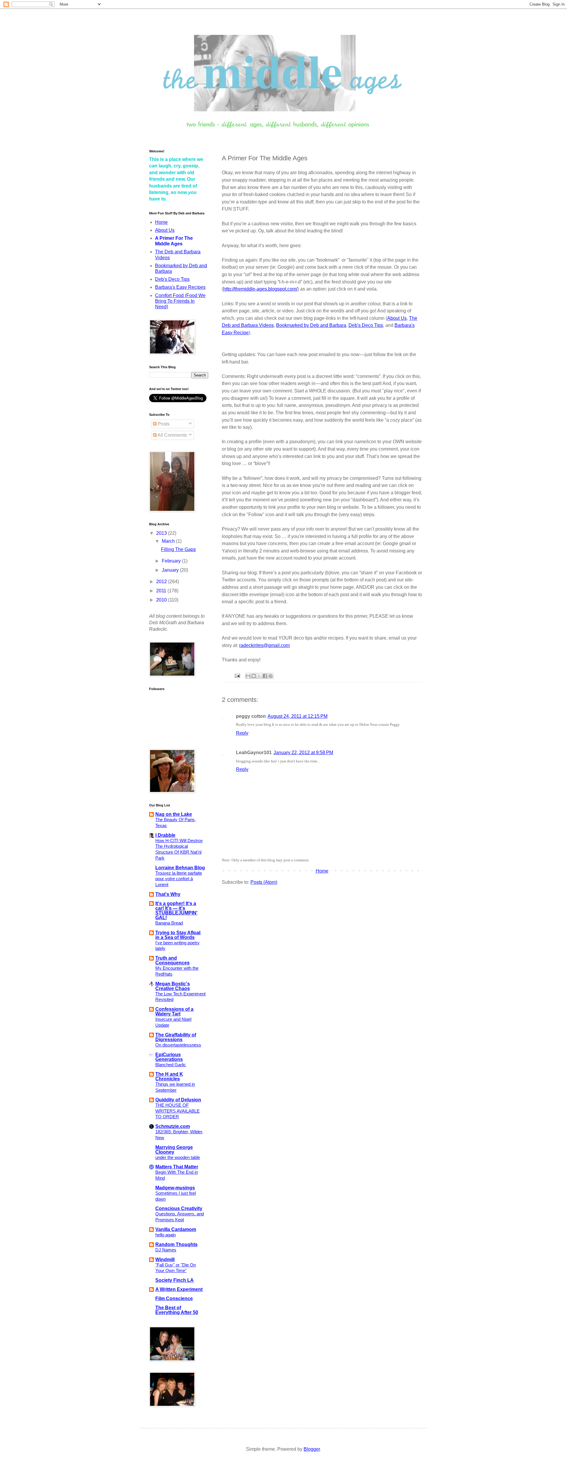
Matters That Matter (176, 1166)
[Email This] (248, 676)
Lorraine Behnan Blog (180, 867)
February (172, 560)
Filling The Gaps (178, 549)
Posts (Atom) (263, 882)
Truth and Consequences (172, 960)
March (169, 541)
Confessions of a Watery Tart (174, 1011)
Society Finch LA (174, 1280)
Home (322, 870)
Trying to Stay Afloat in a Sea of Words (178, 935)
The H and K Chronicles (169, 1076)
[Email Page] (237, 675)
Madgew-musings (175, 1187)
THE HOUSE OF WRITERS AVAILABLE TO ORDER (177, 1111)
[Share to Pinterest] (270, 676)
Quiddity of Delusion (178, 1099)
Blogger (312, 1449)
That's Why (167, 894)
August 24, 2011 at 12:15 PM (298, 716)
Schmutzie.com (172, 1126)
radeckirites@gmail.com (264, 645)
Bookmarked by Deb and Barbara (311, 325)
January (171, 570)
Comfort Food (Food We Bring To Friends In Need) (180, 301)
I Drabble (165, 835)
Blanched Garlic (170, 1064)
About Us (397, 318)
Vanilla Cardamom (175, 1229)
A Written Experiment (179, 1289)
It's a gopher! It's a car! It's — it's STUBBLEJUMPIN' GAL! (176, 910)
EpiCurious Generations (169, 1057)
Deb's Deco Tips (365, 325)
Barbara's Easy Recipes (180, 287)
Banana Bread (169, 922)
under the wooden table (177, 1157)
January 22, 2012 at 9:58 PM (303, 752)
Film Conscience (174, 1298)
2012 (162, 581)
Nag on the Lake (173, 814)
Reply (242, 733)
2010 (162, 599)
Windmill (165, 1259)
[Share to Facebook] (265, 676)
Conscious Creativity (178, 1208)
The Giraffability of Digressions (175, 1037)
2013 (162, 533)
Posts (163, 423)
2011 (161, 590)
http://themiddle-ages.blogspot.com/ (260, 288)
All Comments (172, 435)
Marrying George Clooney (174, 1150)
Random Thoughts (176, 1244)
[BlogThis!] (254, 676)
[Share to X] (259, 676)
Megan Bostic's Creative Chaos (172, 986)
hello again (165, 1234)
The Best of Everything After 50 (176, 1310)
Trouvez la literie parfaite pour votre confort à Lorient (178, 878)
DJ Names (165, 1249)
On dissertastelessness (178, 1044)
